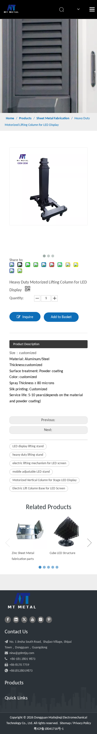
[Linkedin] (16, 619)
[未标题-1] (22, 600)
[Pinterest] (49, 619)
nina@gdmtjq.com (21, 653)
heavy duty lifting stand (27, 455)
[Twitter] (24, 619)
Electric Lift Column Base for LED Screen (38, 488)
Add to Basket (61, 317)
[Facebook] (8, 619)
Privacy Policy (82, 723)
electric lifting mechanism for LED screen (39, 463)
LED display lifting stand (28, 446)
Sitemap (65, 723)
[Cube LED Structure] (67, 531)
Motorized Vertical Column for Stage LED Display (44, 480)
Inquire (27, 317)
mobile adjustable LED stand (31, 472)
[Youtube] (32, 619)
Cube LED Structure (62, 553)
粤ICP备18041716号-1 (49, 729)
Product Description (26, 344)
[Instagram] (41, 619)
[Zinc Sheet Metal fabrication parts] (29, 531)
